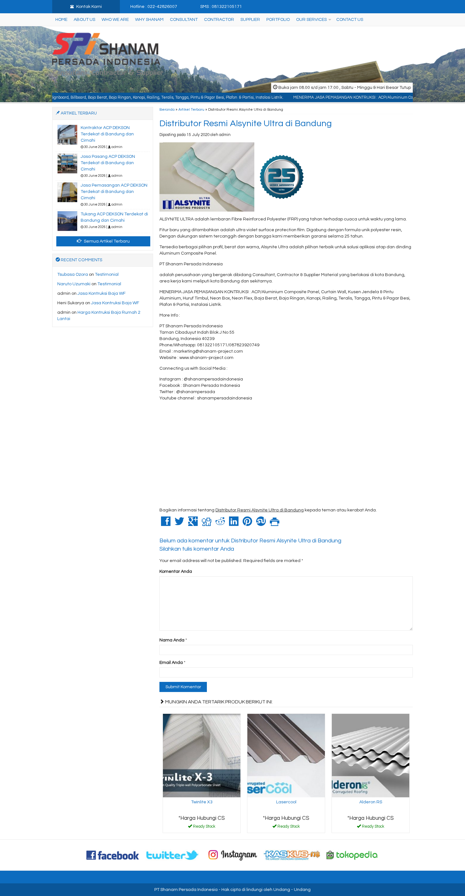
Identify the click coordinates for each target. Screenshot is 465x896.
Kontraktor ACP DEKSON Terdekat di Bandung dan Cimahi (107, 134)
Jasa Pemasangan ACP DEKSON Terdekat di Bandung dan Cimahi (114, 191)
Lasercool (286, 802)
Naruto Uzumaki (73, 284)
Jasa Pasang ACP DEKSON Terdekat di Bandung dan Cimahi (108, 162)
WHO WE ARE (115, 19)
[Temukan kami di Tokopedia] (352, 855)
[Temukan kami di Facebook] (113, 855)
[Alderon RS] (370, 755)
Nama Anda (171, 640)
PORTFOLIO (278, 19)
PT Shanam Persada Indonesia (186, 889)
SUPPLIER (250, 19)
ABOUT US (84, 19)
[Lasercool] (286, 755)
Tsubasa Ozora (72, 274)
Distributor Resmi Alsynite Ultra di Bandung (245, 123)
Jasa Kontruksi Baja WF (102, 293)
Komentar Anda (175, 571)
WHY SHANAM (149, 19)
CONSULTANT (184, 19)
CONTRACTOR (219, 19)
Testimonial (107, 274)
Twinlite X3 (202, 802)
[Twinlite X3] (201, 755)
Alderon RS (370, 802)
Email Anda (171, 662)
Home (61, 19)
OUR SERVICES (311, 19)
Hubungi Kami (204, 827)
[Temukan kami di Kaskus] (292, 855)
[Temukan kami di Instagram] (232, 855)
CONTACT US (349, 19)
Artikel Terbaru (191, 109)
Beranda (167, 109)
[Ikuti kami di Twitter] (172, 855)
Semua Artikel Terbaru (106, 241)
